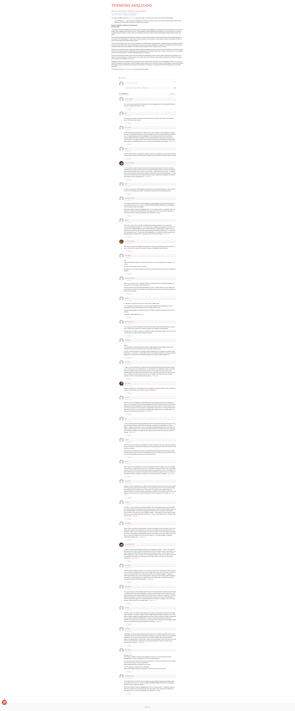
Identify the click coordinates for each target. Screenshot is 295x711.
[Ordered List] (135, 88)
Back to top (147, 707)
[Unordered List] (137, 88)
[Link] (144, 88)
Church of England (123, 14)
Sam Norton (128, 383)
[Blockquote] (139, 88)
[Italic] (129, 88)
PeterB (126, 298)
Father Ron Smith (129, 162)
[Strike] (133, 88)
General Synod (132, 14)
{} (145, 87)
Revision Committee (128, 69)
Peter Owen (128, 127)
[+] (148, 87)
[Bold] (127, 88)
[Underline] (131, 88)
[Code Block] (142, 88)
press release (131, 17)
